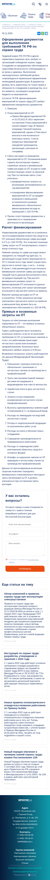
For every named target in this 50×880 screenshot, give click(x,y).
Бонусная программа (25, 860)
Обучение (12, 16)
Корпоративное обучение (25, 856)
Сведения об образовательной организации (25, 868)
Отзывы (25, 863)
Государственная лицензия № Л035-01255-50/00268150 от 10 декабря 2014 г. (25, 824)
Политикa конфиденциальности (25, 871)
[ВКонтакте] (39, 33)
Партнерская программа (25, 853)
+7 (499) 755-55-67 (25, 838)
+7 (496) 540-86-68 (25, 835)
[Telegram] (46, 33)
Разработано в (20, 875)
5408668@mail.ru (25, 842)
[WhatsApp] (42, 33)
